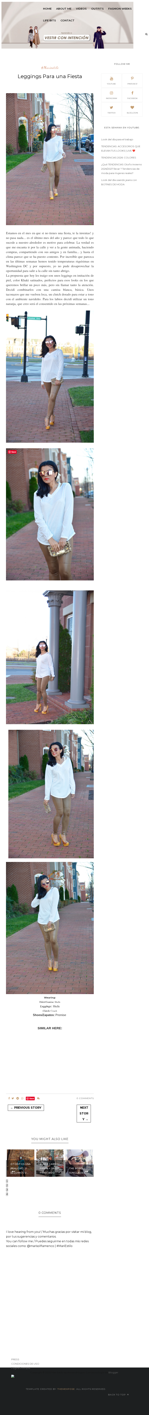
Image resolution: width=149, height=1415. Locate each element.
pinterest (132, 84)
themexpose (66, 1389)
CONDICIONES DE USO (25, 1363)
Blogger (113, 1372)
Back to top (117, 1394)
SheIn (56, 1006)
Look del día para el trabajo (117, 139)
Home (47, 8)
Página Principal (20, 1368)
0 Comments (85, 1098)
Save (31, 1098)
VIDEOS (81, 8)
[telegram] (17, 1098)
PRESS (15, 1359)
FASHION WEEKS (120, 8)
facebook (132, 98)
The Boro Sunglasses (48, 1170)
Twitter (111, 113)
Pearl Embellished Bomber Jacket (80, 1168)
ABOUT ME (63, 8)
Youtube (111, 84)
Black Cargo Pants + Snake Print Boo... (20, 1168)
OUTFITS (97, 8)
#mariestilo (50, 67)
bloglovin (132, 113)
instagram (111, 98)
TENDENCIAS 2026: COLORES (118, 157)
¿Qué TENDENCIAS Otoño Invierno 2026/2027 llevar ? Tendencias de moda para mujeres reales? (121, 169)
